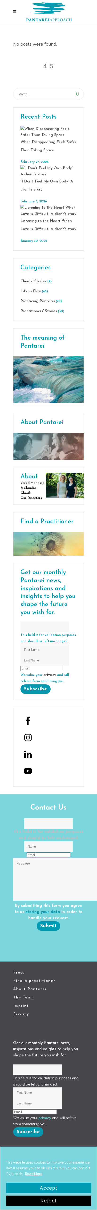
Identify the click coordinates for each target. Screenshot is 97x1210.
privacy (50, 675)
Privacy (21, 1014)
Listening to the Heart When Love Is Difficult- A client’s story (48, 225)
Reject (48, 1201)
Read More (33, 1174)
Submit (48, 926)
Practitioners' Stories (38, 311)
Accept (48, 1188)
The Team (23, 997)
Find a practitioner (34, 981)
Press (18, 973)
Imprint (21, 1006)
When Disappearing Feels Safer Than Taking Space (48, 146)
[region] (48, 1178)
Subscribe (35, 689)
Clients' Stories (33, 281)
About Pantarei (30, 989)
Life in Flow (30, 291)
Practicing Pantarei (37, 301)
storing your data (43, 912)
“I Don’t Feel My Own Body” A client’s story (46, 185)
